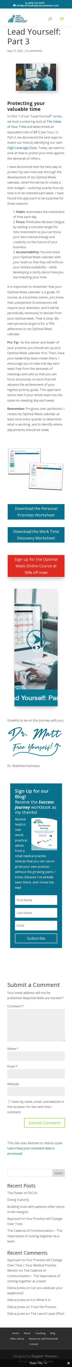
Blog (52, 1333)
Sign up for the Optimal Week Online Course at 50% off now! (36, 566)
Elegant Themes (44, 1356)
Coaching (40, 1333)
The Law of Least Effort (47, 1313)
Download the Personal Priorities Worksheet (36, 512)
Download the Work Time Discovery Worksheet (36, 535)
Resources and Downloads (43, 1338)
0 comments (34, 51)
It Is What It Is (40, 1300)
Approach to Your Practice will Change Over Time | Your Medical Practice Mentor (34, 1265)
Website (13, 1084)
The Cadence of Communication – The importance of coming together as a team (34, 1236)
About (27, 1333)
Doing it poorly (18, 1200)
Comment (15, 1006)
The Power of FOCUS (22, 1193)
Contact (34, 1344)
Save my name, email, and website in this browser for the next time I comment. (35, 1106)
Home (15, 1333)
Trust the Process (43, 1307)
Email (12, 1066)
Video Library (17, 1338)
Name (12, 1048)
